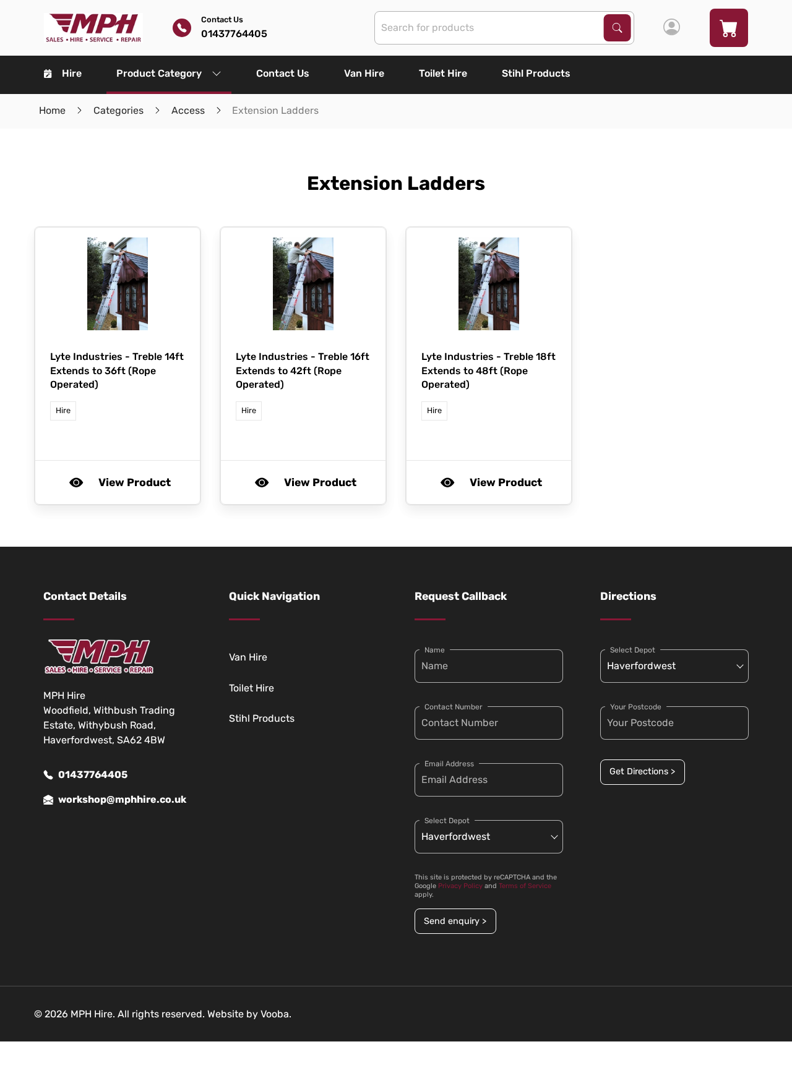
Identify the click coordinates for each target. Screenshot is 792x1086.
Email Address (449, 763)
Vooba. (275, 1014)
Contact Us (282, 73)
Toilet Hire (443, 73)
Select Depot (447, 820)
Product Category (159, 73)
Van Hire (364, 73)
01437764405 (92, 774)
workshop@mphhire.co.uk (122, 799)
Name (434, 650)
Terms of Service (525, 886)
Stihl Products (536, 73)
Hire (72, 73)
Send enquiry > (455, 921)
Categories (118, 110)
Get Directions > (642, 771)
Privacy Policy (460, 886)
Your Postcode (635, 707)
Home (52, 110)
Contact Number (453, 707)
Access (188, 110)
